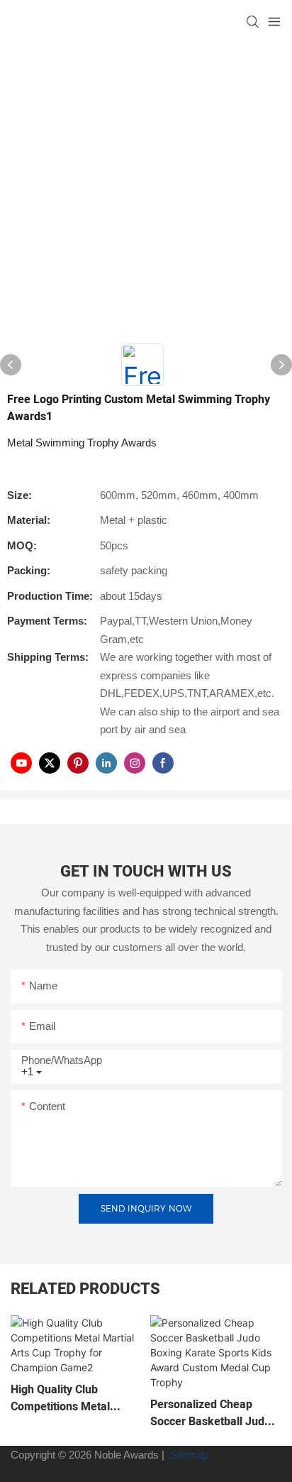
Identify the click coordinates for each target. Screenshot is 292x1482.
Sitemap (187, 1455)
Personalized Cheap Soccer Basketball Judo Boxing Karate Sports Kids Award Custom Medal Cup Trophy (210, 1413)
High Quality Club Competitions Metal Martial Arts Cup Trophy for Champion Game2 (71, 1398)
